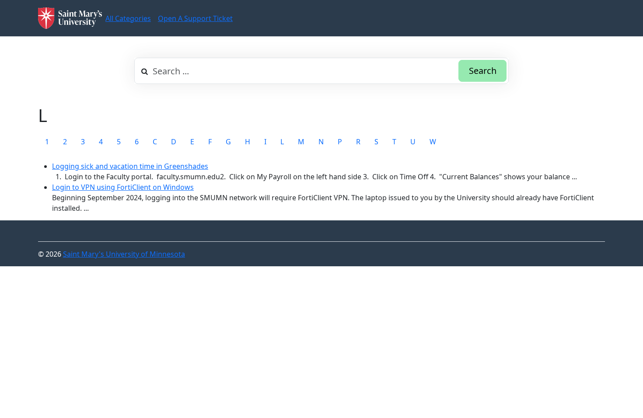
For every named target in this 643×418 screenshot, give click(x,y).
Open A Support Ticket (195, 18)
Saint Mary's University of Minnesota (124, 254)
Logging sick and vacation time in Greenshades (130, 166)
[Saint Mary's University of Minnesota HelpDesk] (70, 18)
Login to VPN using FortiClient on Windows (123, 187)
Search (482, 71)
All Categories (128, 18)
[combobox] (321, 71)
